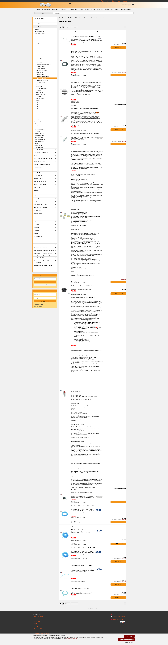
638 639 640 (38, 112)
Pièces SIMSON (63, 9)
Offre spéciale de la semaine (40, 247)
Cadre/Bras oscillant (40, 50)
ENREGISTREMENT (45, 301)
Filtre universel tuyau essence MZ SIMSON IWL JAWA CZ (82, 133)
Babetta (37, 41)
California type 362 (39, 92)
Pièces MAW (36, 227)
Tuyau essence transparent (77, 588)
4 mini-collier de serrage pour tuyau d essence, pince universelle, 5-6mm (85, 31)
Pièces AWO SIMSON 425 (39, 161)
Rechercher (106, 1)
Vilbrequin (38, 90)
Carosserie (38, 54)
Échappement (39, 62)
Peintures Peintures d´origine (40, 204)
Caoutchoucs (37, 125)
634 (36, 110)
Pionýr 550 (38, 104)
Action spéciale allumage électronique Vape (44, 250)
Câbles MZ (36, 233)
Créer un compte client (38, 304)
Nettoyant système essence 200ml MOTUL (80, 297)
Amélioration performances (40, 193)
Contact (35, 623)
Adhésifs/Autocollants (39, 175)
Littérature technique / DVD (40, 181)
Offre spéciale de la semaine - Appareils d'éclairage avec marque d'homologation (43, 254)
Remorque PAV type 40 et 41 (41, 113)
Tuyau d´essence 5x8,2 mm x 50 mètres (79, 547)
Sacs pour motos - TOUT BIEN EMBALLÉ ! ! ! (44, 265)
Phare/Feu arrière (40, 74)
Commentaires (109, 9)
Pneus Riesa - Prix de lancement (41, 257)
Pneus (35, 170)
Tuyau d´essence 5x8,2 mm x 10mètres (79, 505)
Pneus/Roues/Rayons (39, 141)
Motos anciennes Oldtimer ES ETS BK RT (43, 152)
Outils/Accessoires (38, 145)
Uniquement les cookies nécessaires (126, 639)
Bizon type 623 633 (39, 43)
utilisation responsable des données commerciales (93, 640)
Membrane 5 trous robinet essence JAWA (79, 285)
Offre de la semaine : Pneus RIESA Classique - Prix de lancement (44, 261)
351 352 (37, 37)
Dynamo (38, 60)
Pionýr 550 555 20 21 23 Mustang (42, 106)
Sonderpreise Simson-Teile (40, 268)
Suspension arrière (40, 86)
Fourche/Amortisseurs (39, 135)
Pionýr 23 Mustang (39, 102)
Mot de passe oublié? (38, 306)
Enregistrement (128, 1)
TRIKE (35, 239)
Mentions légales (36, 621)
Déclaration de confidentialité (71, 638)
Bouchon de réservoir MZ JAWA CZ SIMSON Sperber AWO (83, 78)
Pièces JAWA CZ (73, 9)
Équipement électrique (40, 66)
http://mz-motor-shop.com (117, 619)
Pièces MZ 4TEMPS (84, 9)
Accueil (117, 9)
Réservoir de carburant (41, 78)
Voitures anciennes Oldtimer (40, 219)
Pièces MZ (55, 9)
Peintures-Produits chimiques (40, 207)
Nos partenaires (36, 630)
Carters (38, 56)
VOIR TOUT (37, 29)
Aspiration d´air (39, 46)
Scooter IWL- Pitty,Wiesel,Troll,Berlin (42, 164)
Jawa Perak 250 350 (40, 98)
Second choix (37, 271)
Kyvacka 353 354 (39, 96)
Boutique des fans (38, 213)
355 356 (37, 39)
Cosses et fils (37, 198)
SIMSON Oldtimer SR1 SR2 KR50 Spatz (43, 158)
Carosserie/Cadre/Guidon (40, 129)
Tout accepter (129, 636)
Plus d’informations (129, 642)
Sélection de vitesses (40, 82)
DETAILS (73, 44)
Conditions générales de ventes (39, 618)
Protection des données (38, 616)
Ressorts (36, 143)
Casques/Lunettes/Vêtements (40, 184)
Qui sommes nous (126, 9)
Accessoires (36, 190)
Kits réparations (37, 210)
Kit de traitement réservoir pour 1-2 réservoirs (80, 147)
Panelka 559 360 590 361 (41, 94)
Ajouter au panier (118, 47)
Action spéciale (37, 244)
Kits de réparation (38, 236)
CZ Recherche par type (39, 31)
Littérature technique (39, 147)
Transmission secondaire (41, 88)
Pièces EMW (36, 224)
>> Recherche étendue (45, 284)
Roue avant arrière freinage (42, 80)
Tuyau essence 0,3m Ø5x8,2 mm (78, 565)
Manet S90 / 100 (38, 117)
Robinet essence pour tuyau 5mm (78, 492)
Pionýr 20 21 (38, 100)
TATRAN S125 (37, 115)
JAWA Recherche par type (40, 33)
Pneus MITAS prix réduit (39, 242)
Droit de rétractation (37, 628)
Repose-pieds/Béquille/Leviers (42, 76)
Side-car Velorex (38, 119)
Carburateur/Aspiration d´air (40, 127)
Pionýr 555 (38, 108)
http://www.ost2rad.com (118, 614)
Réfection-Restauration (39, 216)
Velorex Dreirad (38, 121)
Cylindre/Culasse (39, 58)
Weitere (93, 9)
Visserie (35, 201)
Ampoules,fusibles (38, 167)
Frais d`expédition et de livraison (39, 626)
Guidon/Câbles (39, 72)
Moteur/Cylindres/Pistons (40, 139)
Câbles (36, 123)
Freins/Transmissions (39, 137)
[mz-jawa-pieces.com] (45, 5)
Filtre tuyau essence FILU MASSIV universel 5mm (81, 108)
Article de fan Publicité (43, 9)
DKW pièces (36, 221)
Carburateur (38, 52)
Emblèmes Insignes (38, 178)
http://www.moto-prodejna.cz (119, 616)
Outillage (36, 196)
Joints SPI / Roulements (39, 173)
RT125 (35, 155)
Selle (37, 84)
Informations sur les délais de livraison (41, 633)
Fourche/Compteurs (40, 68)
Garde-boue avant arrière (41, 70)
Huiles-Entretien (37, 187)
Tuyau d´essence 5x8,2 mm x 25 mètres (79, 526)
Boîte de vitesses (39, 48)
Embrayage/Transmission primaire (43, 64)
